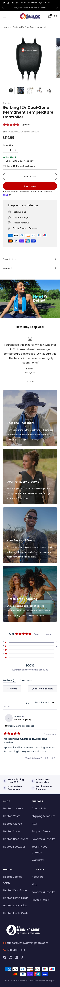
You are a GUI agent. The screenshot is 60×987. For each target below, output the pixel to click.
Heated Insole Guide (15, 913)
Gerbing (7, 103)
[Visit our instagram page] (8, 2)
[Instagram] (10, 957)
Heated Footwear (14, 847)
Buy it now (30, 186)
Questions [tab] (26, 681)
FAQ (34, 824)
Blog (34, 884)
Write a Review (46, 689)
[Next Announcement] (57, 8)
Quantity (8, 145)
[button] (16, 125)
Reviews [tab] (9, 681)
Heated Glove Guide (15, 898)
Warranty (38, 860)
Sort (28, 703)
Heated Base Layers (15, 839)
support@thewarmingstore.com (35, 2)
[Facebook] (4, 957)
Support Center (42, 831)
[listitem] (30, 8)
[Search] (55, 16)
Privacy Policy (40, 900)
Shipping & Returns (43, 816)
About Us (37, 877)
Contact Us (39, 808)
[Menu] (4, 16)
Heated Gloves (12, 824)
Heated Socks (11, 831)
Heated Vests (11, 816)
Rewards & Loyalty (43, 839)
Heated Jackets (13, 808)
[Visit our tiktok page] (17, 2)
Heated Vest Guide (15, 890)
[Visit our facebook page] (3, 2)
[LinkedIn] (16, 957)
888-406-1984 (16, 950)
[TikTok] (22, 957)
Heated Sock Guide (15, 905)
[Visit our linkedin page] (12, 2)
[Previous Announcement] (3, 8)
